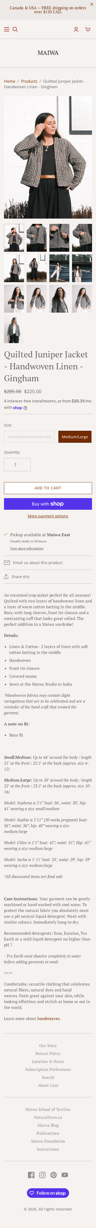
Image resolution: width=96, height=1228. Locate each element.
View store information (26, 548)
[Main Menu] (6, 29)
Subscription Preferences (48, 1069)
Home (9, 81)
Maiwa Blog (48, 1125)
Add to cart (48, 488)
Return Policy (48, 1053)
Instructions (48, 1149)
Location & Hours (48, 1061)
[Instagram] (42, 1175)
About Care (48, 1085)
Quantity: (12, 452)
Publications (48, 1133)
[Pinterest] (53, 1175)
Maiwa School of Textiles (48, 1109)
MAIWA (48, 52)
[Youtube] (65, 1175)
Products (29, 81)
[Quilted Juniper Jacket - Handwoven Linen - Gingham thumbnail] (14, 238)
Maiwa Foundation (48, 1141)
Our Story (48, 1045)
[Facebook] (31, 1175)
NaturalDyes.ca (48, 1117)
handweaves (48, 1018)
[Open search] (15, 29)
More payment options (48, 515)
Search (48, 1077)
